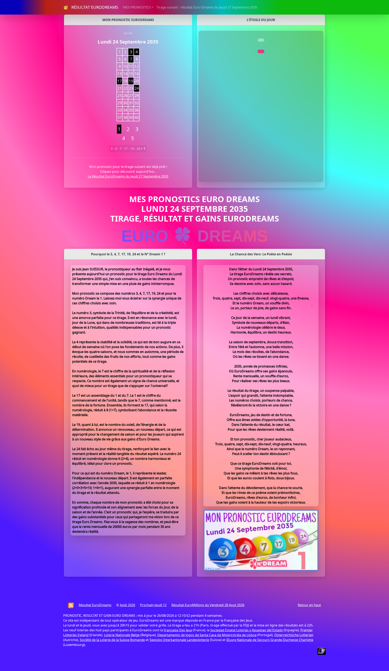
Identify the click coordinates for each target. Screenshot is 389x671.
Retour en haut (309, 605)
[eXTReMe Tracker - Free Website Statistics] (321, 650)
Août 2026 (127, 605)
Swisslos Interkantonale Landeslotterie (179, 640)
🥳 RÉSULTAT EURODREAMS (90, 7)
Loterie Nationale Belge (122, 635)
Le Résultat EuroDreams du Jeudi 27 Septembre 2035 (128, 176)
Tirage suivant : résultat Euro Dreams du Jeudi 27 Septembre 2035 (206, 7)
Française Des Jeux (178, 630)
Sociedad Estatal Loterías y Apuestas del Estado (246, 630)
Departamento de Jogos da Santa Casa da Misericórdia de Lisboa (206, 635)
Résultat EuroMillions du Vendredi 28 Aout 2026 (207, 605)
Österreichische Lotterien (293, 635)
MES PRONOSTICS (137, 7)
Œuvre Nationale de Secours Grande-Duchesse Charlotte (269, 640)
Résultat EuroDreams (95, 605)
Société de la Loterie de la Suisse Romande (112, 640)
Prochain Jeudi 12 (153, 605)
